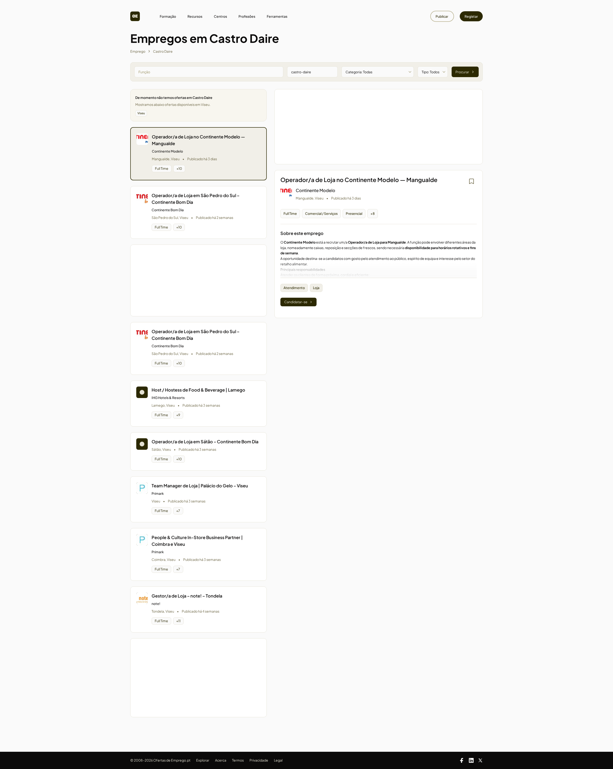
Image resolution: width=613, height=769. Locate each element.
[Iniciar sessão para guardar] (471, 181)
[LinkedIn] (471, 760)
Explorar (202, 760)
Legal (278, 760)
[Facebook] (462, 760)
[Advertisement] (198, 280)
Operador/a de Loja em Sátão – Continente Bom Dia (205, 441)
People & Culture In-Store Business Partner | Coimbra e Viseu (197, 541)
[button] (198, 153)
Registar (471, 16)
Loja (316, 287)
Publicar (442, 16)
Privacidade (259, 760)
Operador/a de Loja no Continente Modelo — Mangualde (198, 140)
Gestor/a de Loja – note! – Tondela (187, 595)
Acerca (220, 760)
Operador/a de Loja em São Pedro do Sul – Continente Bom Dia (195, 199)
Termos (238, 760)
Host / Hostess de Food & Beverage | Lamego (198, 390)
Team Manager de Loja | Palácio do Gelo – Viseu (200, 485)
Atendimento (294, 287)
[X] (480, 760)
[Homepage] (135, 16)
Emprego (137, 51)
